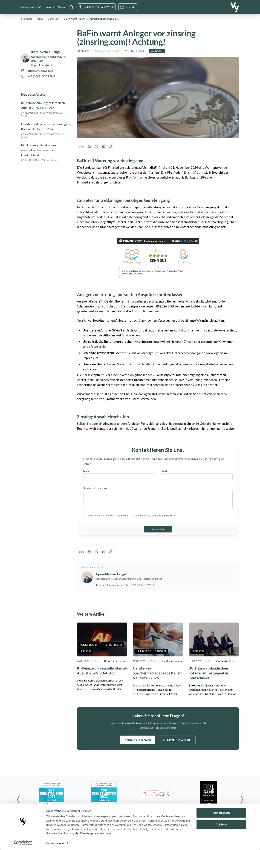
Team (47, 7)
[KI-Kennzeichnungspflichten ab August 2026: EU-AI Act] (102, 639)
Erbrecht (198, 651)
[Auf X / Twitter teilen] (96, 146)
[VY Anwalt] (234, 7)
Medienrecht (88, 644)
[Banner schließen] (254, 809)
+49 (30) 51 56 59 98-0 (41, 76)
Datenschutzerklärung (160, 515)
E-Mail (163, 470)
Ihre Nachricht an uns (95, 488)
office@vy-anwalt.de (40, 70)
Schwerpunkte (28, 7)
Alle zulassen (221, 812)
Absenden (158, 529)
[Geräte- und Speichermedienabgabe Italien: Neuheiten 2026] (158, 639)
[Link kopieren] (111, 146)
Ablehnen (221, 824)
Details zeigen (55, 843)
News (61, 7)
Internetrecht (112, 644)
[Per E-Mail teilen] (103, 146)
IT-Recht (85, 651)
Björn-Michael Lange (46, 52)
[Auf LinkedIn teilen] (89, 146)
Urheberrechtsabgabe (151, 651)
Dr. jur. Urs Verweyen (115, 660)
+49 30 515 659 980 (179, 740)
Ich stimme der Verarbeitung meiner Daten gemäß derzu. (132, 515)
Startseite (26, 18)
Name (86, 470)
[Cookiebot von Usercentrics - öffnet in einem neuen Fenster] (22, 843)
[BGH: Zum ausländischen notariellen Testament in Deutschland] (214, 639)
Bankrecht (53, 18)
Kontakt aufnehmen (138, 739)
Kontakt (131, 7)
